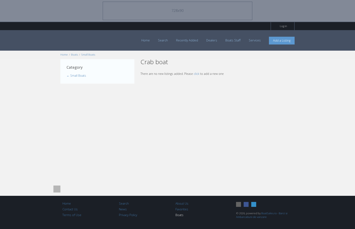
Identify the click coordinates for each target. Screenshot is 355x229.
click (196, 74)
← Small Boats (76, 75)
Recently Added (187, 40)
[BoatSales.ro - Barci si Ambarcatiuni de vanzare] (83, 40)
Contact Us (70, 209)
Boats (74, 54)
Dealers (211, 40)
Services (255, 40)
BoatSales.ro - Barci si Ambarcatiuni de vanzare (261, 215)
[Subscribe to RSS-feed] (238, 204)
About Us (181, 203)
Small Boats (88, 54)
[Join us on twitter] (253, 204)
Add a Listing (281, 40)
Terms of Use (71, 215)
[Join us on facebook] (246, 204)
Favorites (181, 209)
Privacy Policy (128, 215)
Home (145, 40)
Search (163, 40)
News (123, 209)
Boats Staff (233, 40)
